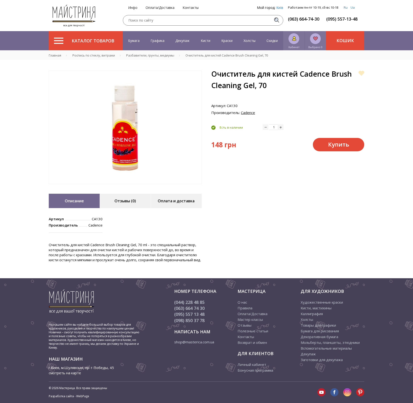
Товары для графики (318, 325)
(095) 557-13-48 (342, 19)
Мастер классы (250, 319)
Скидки (272, 40)
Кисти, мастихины (316, 308)
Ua (353, 7)
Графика (157, 40)
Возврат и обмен (252, 342)
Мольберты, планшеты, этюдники (330, 342)
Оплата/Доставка (160, 7)
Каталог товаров (93, 41)
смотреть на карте (65, 372)
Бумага (134, 40)
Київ (279, 7)
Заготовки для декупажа (322, 359)
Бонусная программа (255, 370)
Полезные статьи (253, 331)
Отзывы (244, 325)
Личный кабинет (252, 364)
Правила (245, 308)
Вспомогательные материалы (326, 348)
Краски (227, 40)
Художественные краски (322, 302)
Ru (346, 7)
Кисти (205, 40)
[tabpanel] (125, 127)
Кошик (345, 40)
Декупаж (182, 40)
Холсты (249, 40)
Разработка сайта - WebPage (69, 396)
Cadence (248, 112)
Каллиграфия (312, 313)
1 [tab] (125, 187)
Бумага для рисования (320, 331)
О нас (242, 302)
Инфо (132, 7)
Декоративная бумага (319, 336)
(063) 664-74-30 (303, 19)
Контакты (191, 7)
